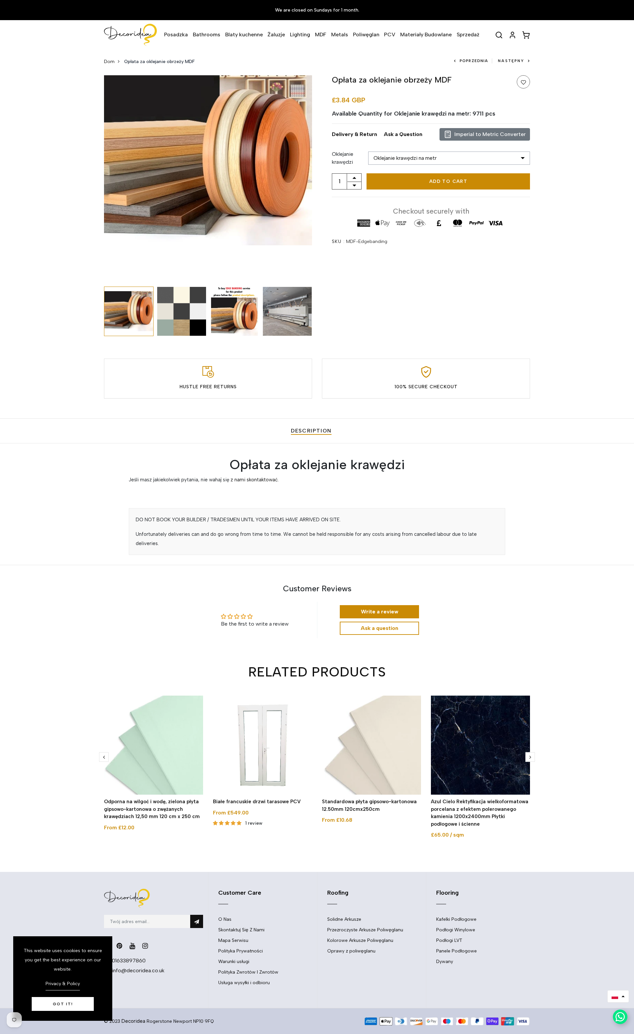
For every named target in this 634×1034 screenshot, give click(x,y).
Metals (339, 34)
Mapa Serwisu (233, 940)
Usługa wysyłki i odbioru (244, 982)
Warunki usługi (233, 961)
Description (311, 431)
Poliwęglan (366, 34)
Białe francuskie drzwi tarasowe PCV (257, 802)
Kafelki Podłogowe (456, 919)
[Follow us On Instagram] (145, 946)
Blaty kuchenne (244, 34)
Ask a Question (403, 134)
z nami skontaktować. (254, 480)
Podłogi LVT (449, 940)
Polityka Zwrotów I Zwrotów (248, 972)
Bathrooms (206, 34)
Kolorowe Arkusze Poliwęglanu (360, 940)
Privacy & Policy (63, 983)
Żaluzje (276, 34)
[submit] (196, 921)
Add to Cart (448, 181)
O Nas (224, 919)
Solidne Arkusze (344, 919)
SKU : (338, 241)
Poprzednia (474, 61)
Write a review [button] (379, 611)
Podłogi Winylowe (455, 930)
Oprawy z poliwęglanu (351, 951)
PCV (389, 34)
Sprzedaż (468, 34)
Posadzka (176, 34)
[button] (618, 996)
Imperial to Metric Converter (490, 134)
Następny (511, 61)
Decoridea (133, 1021)
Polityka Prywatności (240, 951)
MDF (320, 34)
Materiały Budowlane (426, 34)
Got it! (63, 1004)
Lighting (300, 34)
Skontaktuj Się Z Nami (241, 930)
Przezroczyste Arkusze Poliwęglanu (365, 930)
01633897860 (129, 960)
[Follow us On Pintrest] (119, 946)
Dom (109, 61)
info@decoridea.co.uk (138, 970)
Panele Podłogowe (456, 951)
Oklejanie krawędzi (342, 158)
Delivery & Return (354, 134)
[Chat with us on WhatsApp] (620, 1017)
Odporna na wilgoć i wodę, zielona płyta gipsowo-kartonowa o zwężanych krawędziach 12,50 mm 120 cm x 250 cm (152, 809)
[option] (208, 160)
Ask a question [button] (379, 628)
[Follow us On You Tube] (132, 946)
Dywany (444, 961)
